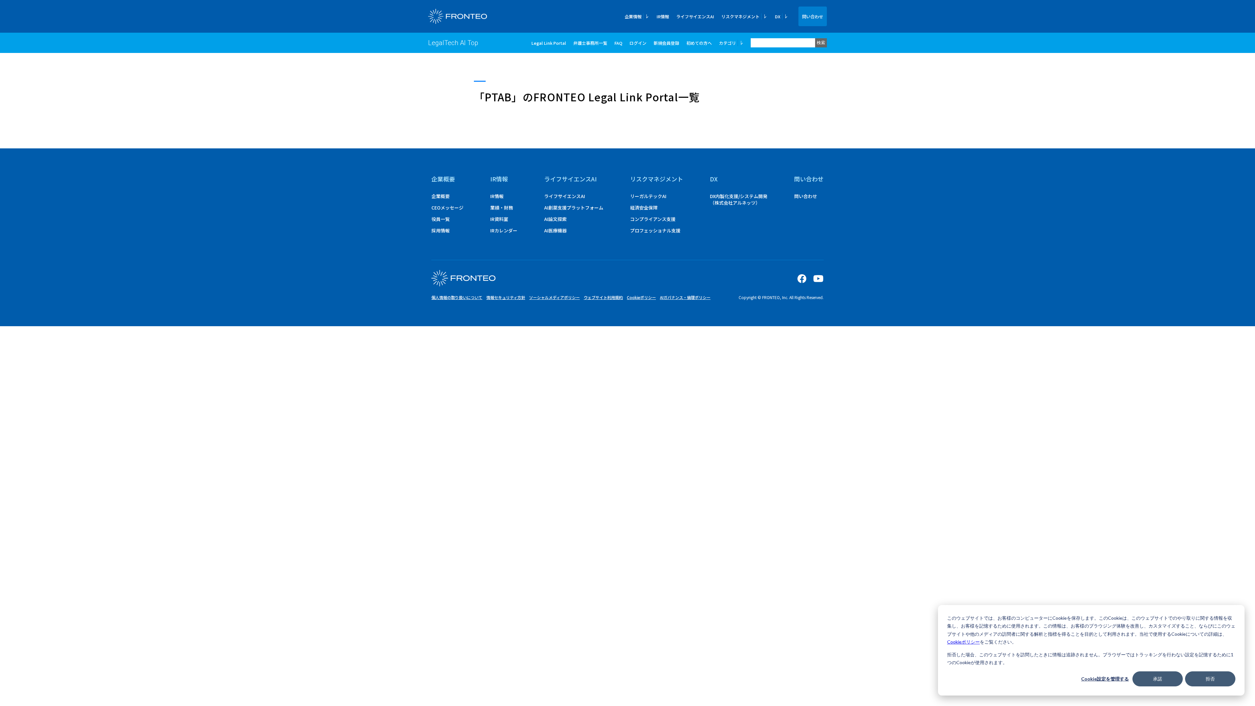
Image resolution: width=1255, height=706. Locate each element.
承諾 (1157, 678)
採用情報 (440, 230)
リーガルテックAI (648, 196)
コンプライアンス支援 (653, 219)
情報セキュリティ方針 (505, 297)
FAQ (618, 43)
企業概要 (443, 179)
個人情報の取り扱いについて (456, 297)
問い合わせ (812, 16)
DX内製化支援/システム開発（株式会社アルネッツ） (738, 199)
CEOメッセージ (447, 207)
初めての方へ (699, 43)
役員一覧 (440, 219)
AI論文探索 (555, 219)
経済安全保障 (644, 207)
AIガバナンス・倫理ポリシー (685, 297)
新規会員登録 (666, 43)
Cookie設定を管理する (1105, 678)
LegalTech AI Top (453, 43)
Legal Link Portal (548, 43)
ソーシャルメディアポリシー (554, 297)
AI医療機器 (555, 230)
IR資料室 (499, 219)
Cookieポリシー (963, 642)
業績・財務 (501, 207)
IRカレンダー (503, 230)
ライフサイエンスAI (695, 16)
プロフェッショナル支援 (655, 230)
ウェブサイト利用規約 (603, 297)
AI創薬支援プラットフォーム (573, 207)
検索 (821, 42)
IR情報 (663, 16)
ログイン (637, 43)
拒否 (1210, 678)
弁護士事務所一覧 (590, 43)
